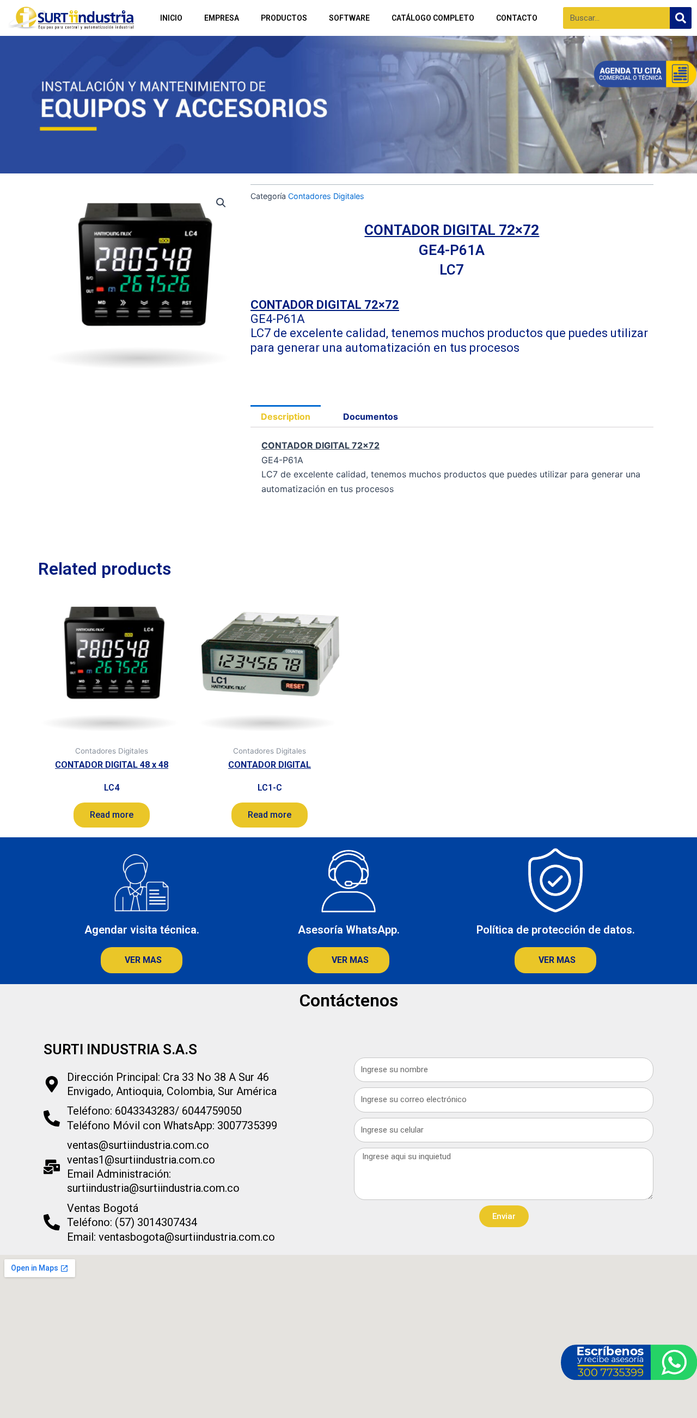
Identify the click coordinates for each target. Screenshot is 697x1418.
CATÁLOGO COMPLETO (433, 18)
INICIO (171, 18)
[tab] (285, 416)
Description (285, 416)
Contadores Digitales (326, 196)
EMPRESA (221, 18)
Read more (111, 815)
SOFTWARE (349, 18)
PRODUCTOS (284, 18)
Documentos (370, 416)
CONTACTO (516, 18)
